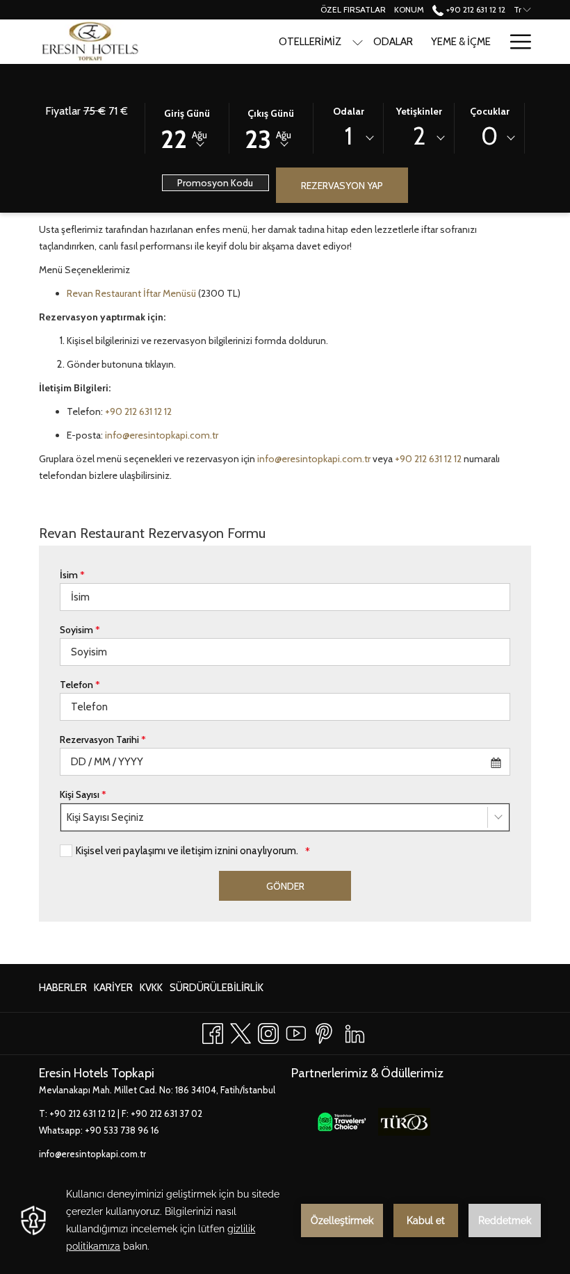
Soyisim (80, 629)
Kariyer (113, 991)
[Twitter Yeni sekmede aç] (240, 1031)
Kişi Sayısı (83, 794)
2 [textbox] (419, 136)
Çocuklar (490, 111)
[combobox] (348, 138)
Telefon (80, 684)
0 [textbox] (489, 136)
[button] (187, 127)
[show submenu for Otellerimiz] (357, 41)
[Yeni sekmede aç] (342, 1121)
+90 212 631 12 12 (474, 9)
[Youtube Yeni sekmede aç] (296, 1031)
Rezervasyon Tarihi (103, 739)
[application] (285, 1220)
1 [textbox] (348, 136)
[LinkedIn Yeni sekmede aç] (354, 1031)
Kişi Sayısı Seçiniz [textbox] (105, 817)
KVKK (151, 991)
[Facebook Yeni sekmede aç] (212, 1031)
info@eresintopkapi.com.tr (161, 435)
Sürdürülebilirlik (216, 991)
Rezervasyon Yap (342, 185)
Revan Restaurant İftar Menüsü (131, 293)
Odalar (348, 111)
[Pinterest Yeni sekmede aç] (324, 1031)
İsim (72, 575)
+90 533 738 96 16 (122, 1130)
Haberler (63, 991)
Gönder (285, 886)
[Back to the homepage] (90, 41)
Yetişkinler (419, 111)
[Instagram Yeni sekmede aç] (268, 1031)
